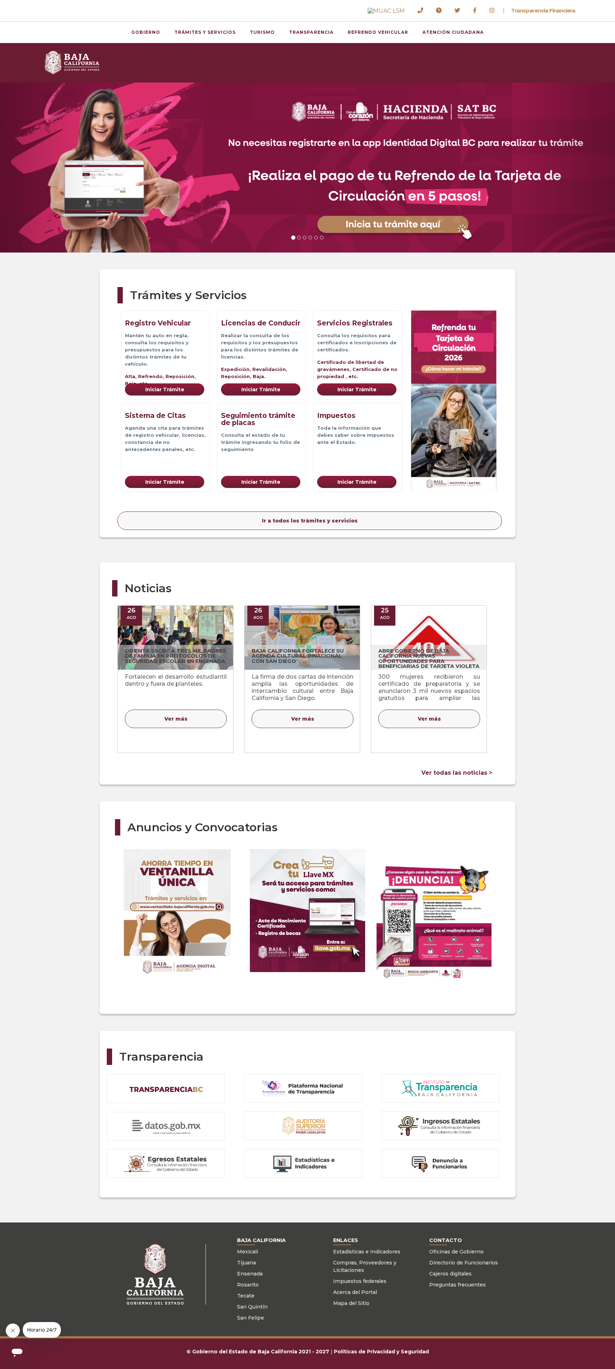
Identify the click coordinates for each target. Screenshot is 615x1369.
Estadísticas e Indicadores (366, 1251)
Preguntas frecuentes (457, 1285)
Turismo (262, 32)
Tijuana (246, 1262)
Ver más (176, 719)
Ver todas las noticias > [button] (456, 772)
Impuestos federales (360, 1281)
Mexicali (247, 1251)
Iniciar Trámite (164, 389)
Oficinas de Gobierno (456, 1251)
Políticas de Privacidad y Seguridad (381, 1351)
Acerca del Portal (355, 1292)
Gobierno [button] (145, 32)
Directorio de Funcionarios (463, 1262)
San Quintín (252, 1307)
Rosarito (248, 1285)
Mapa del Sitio (351, 1303)
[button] (386, 10)
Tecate (245, 1296)
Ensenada (250, 1273)
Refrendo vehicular (378, 32)
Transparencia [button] (311, 32)
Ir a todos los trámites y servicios (310, 521)
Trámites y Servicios (205, 32)
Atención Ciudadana (452, 32)
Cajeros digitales (450, 1273)
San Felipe (250, 1318)
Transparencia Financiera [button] (543, 10)
